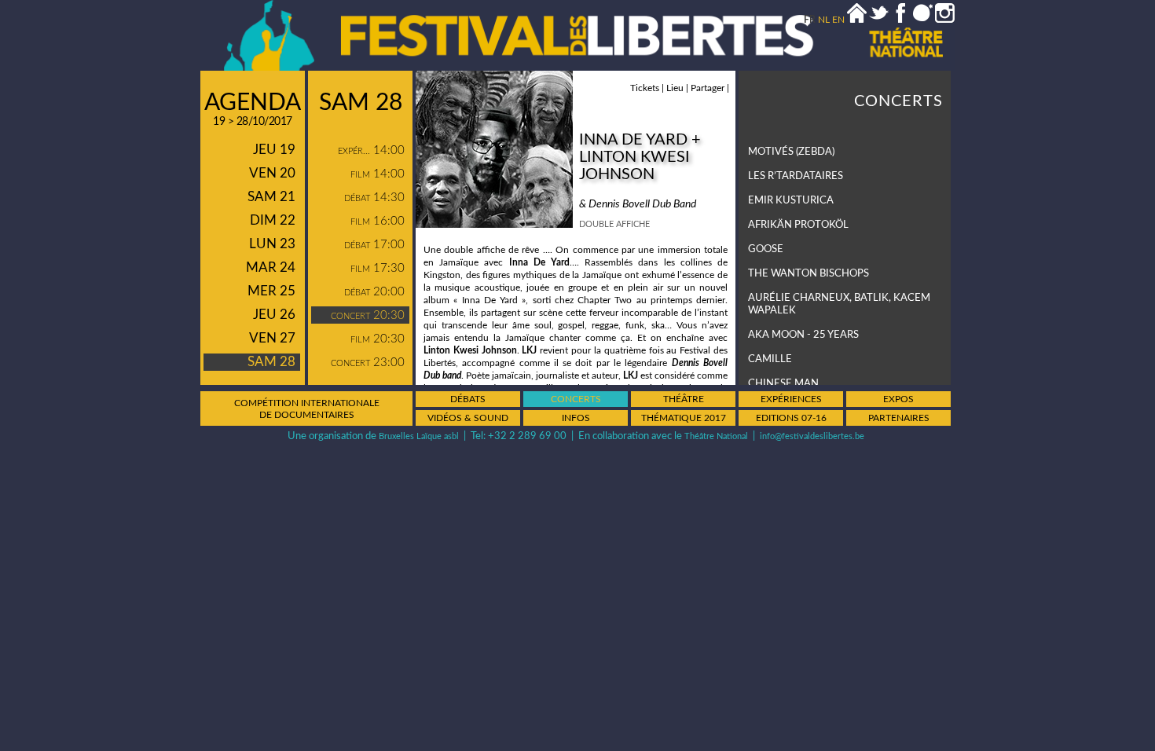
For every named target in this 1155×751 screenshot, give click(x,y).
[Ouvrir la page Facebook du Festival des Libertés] (901, 19)
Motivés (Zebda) (791, 152)
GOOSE (765, 249)
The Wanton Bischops (808, 274)
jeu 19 (274, 149)
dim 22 (272, 220)
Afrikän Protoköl (798, 225)
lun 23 (272, 244)
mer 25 (271, 291)
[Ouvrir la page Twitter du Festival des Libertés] (879, 19)
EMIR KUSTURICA (791, 201)
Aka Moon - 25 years (803, 335)
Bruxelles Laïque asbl (419, 436)
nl (824, 19)
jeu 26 (274, 314)
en (838, 19)
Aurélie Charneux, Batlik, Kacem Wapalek (839, 304)
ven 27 (272, 338)
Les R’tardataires (795, 176)
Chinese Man (783, 384)
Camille (770, 359)
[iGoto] (923, 19)
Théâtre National (716, 436)
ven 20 (272, 173)
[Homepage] (857, 19)
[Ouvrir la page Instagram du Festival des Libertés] (945, 19)
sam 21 (271, 196)
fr (810, 19)
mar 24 (270, 267)
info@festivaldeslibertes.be (812, 436)
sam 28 (271, 361)
